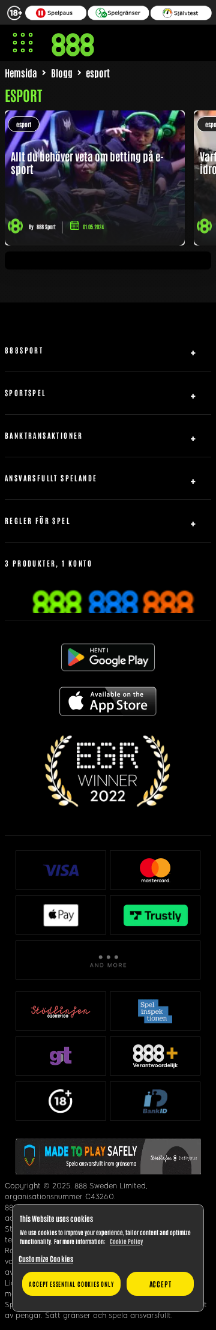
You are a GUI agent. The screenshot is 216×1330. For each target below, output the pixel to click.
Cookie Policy (126, 1241)
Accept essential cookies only (71, 1283)
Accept (160, 1284)
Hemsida (21, 73)
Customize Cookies (46, 1258)
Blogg (62, 73)
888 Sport (46, 226)
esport (23, 124)
